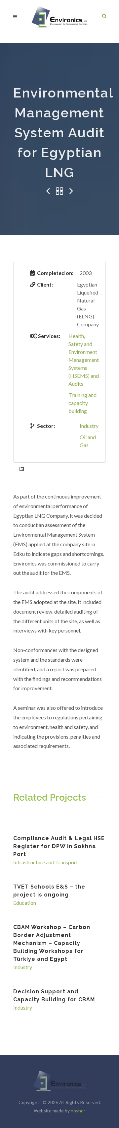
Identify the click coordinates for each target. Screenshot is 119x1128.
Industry (89, 426)
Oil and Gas (88, 441)
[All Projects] (59, 191)
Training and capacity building (82, 403)
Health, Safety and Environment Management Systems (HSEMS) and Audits (83, 360)
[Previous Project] (48, 191)
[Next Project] (71, 191)
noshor (78, 1110)
